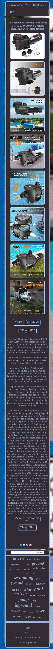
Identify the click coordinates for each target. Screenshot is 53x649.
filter (37, 606)
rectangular (41, 595)
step (23, 565)
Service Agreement (27, 642)
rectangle (38, 568)
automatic (37, 617)
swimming (24, 577)
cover (40, 610)
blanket (29, 584)
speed (26, 569)
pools (28, 616)
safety (28, 589)
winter (17, 616)
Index (27, 627)
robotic (31, 612)
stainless (18, 569)
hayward (18, 558)
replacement (15, 565)
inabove (38, 559)
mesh (32, 595)
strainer (19, 594)
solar (16, 590)
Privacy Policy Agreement (27, 637)
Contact (27, 632)
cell (27, 573)
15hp (33, 600)
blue (33, 573)
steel (24, 612)
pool (38, 588)
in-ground (35, 563)
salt (22, 572)
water (29, 559)
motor (15, 611)
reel (11, 569)
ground (16, 583)
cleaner (40, 583)
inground (23, 605)
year (38, 578)
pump (23, 599)
